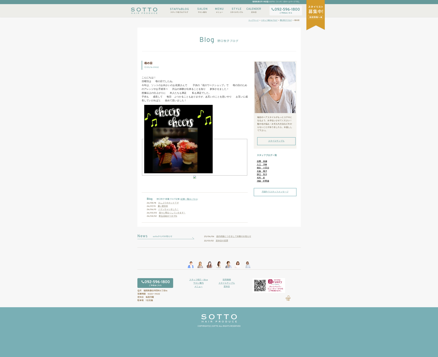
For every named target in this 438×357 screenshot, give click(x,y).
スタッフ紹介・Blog (198, 279)
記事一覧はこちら (189, 199)
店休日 (253, 10)
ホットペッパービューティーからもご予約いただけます (269, 285)
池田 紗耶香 (263, 181)
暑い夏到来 (163, 206)
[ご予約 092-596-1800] (160, 283)
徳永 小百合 (263, 168)
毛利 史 (261, 178)
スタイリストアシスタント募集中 (316, 17)
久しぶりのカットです (168, 203)
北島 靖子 (262, 171)
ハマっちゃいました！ (168, 209)
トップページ (253, 20)
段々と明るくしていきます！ (172, 213)
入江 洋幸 (262, 164)
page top (288, 298)
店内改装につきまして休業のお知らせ (233, 236)
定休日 (227, 286)
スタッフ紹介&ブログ (179, 10)
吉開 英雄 (262, 161)
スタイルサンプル (236, 10)
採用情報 (227, 279)
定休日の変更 (222, 240)
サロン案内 (202, 10)
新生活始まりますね (168, 216)
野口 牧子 (262, 174)
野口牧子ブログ (286, 20)
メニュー (219, 10)
